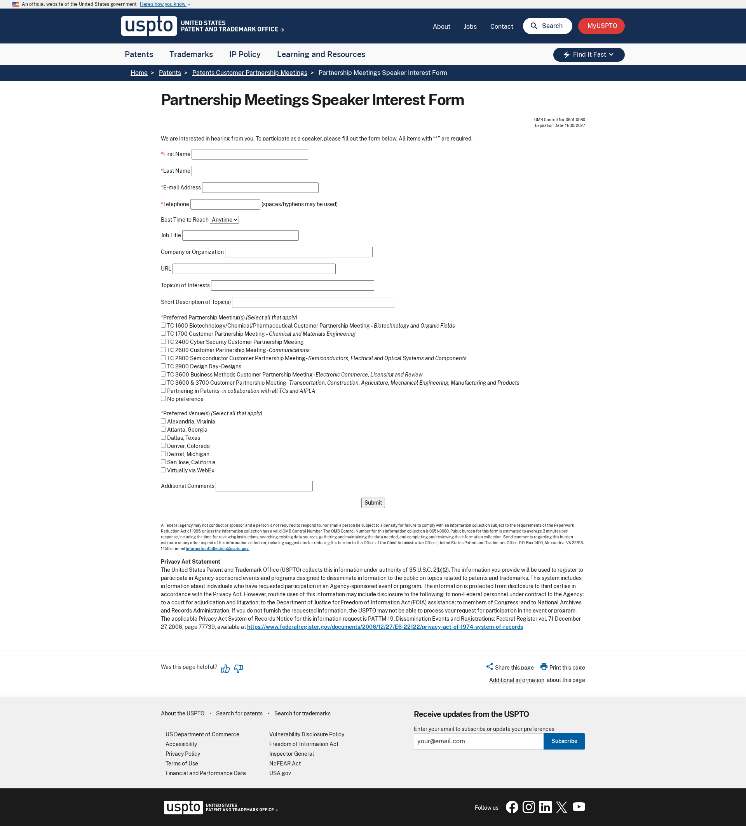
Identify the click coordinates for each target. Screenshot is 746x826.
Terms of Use (182, 763)
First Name (175, 154)
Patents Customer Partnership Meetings (249, 72)
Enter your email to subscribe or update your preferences (484, 729)
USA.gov (280, 773)
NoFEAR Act (285, 763)
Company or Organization (192, 252)
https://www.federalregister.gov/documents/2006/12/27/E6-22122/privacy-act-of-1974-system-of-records (385, 627)
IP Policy (245, 54)
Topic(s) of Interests (185, 285)
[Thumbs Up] (225, 668)
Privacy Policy (183, 754)
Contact (501, 26)
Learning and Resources (321, 54)
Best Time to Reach (185, 220)
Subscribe (564, 741)
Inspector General (291, 754)
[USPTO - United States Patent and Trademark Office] (219, 812)
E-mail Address (181, 188)
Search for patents (239, 713)
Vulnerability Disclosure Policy (306, 734)
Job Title (171, 235)
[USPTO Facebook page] (510, 811)
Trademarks (191, 54)
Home (139, 72)
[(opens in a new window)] (527, 811)
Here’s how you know (165, 4)
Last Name (175, 171)
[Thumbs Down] (238, 668)
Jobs (470, 26)
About (441, 26)
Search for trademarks (302, 713)
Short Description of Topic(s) (196, 302)
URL (166, 269)
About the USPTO (182, 713)
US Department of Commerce (202, 734)
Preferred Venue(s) (185, 413)
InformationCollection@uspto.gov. (217, 548)
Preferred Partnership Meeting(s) (203, 318)
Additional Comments (187, 486)
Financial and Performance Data (206, 773)
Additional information (516, 680)
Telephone (175, 204)
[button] (509, 669)
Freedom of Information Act (303, 744)
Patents (139, 54)
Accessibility (181, 744)
